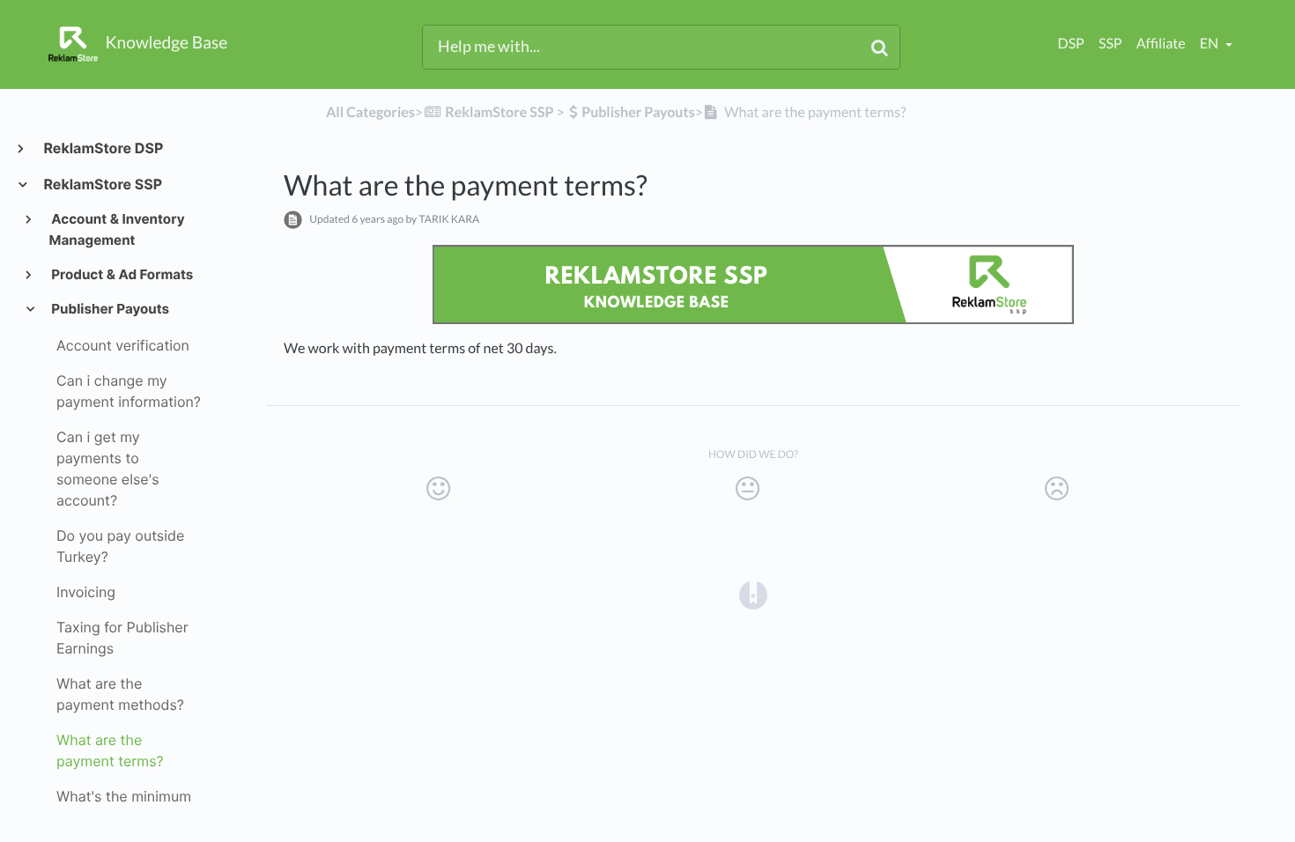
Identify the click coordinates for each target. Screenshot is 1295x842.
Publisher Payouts (109, 308)
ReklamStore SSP (102, 184)
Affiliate (1161, 43)
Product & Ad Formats (121, 274)
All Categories (370, 112)
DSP (1071, 43)
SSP (1110, 43)
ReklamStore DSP (102, 148)
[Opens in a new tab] (753, 594)
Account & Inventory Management (117, 229)
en (1210, 43)
